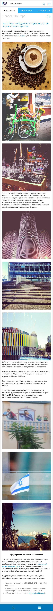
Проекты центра (44, 10)
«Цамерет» (22, 36)
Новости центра (9, 10)
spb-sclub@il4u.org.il (37, 593)
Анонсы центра (26, 10)
